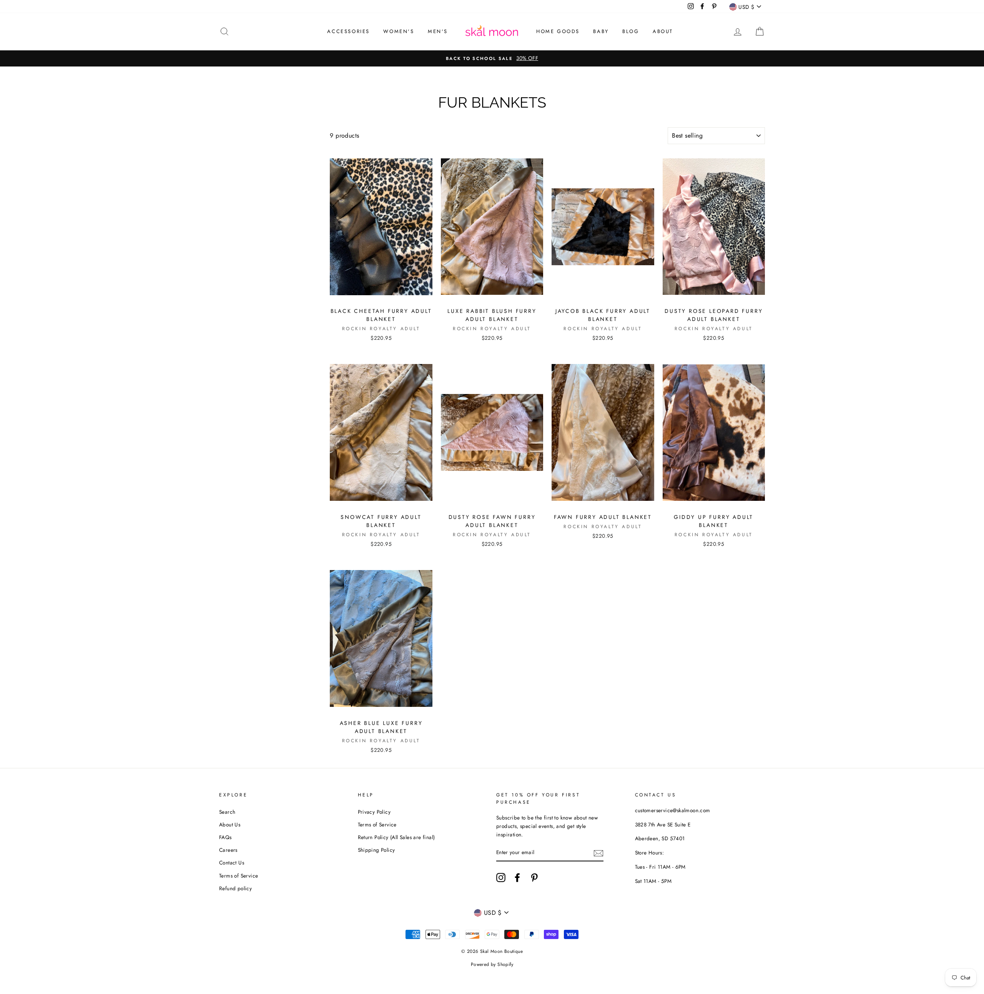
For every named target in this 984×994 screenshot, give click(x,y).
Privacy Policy (374, 812)
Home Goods (558, 31)
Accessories (348, 31)
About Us (229, 824)
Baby (600, 31)
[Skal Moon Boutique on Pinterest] (534, 877)
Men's (438, 31)
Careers (228, 850)
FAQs (225, 837)
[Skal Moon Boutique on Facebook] (517, 877)
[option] (492, 58)
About (663, 31)
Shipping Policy (376, 850)
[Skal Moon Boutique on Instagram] (500, 877)
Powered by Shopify (492, 964)
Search (227, 812)
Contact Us (231, 862)
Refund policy (235, 888)
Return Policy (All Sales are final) (396, 837)
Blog (630, 31)
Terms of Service (238, 875)
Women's (398, 31)
